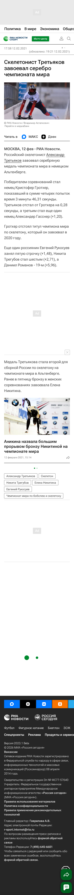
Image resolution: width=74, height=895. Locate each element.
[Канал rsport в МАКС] (12, 704)
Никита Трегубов (17, 482)
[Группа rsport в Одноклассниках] (60, 704)
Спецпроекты (14, 735)
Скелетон (47, 476)
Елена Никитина (45, 482)
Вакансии (10, 751)
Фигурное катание (31, 728)
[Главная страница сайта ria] (4, 38)
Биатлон (53, 728)
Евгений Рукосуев (18, 489)
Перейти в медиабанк (17, 126)
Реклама (34, 735)
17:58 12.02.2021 (15, 48)
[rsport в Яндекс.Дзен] (28, 704)
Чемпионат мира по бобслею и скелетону (33, 495)
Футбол (9, 728)
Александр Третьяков (20, 476)
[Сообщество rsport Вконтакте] (44, 704)
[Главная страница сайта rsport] (24, 38)
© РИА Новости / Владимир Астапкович (26, 123)
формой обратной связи (21, 859)
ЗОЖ (67, 728)
